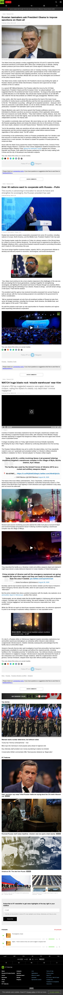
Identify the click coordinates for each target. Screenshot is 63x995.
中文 (58, 956)
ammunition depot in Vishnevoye (12, 595)
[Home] (2, 2)
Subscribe (10, 919)
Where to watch (36, 975)
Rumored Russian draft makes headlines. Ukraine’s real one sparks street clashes (29, 834)
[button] (31, 327)
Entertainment (20, 975)
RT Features (6, 757)
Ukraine (30, 676)
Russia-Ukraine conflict (18, 676)
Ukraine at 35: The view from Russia (14, 871)
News (3, 971)
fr (41, 956)
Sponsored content (36, 979)
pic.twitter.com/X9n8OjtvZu (48, 473)
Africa (3, 979)
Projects (19, 979)
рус (24, 956)
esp (14, 956)
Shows (18, 977)
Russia (4, 361)
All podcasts (57, 929)
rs (49, 956)
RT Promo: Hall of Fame (52, 977)
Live (33, 971)
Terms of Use (49, 971)
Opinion (19, 973)
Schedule (34, 977)
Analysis (19, 971)
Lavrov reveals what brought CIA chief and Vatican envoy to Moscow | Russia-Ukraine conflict (32, 9)
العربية (5, 956)
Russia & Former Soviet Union (8, 974)
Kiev (3, 676)
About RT (48, 975)
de (32, 956)
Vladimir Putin (11, 361)
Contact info (49, 979)
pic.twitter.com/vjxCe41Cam (41, 579)
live (8, 2)
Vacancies (49, 983)
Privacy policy (49, 973)
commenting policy (18, 171)
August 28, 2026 (43, 477)
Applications (35, 973)
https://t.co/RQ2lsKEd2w (27, 473)
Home (4, 13)
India (3, 981)
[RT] (20, 959)
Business (4, 977)
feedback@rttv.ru (7, 173)
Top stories (6, 702)
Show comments (31, 179)
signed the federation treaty (32, 148)
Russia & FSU (10, 13)
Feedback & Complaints (52, 981)
